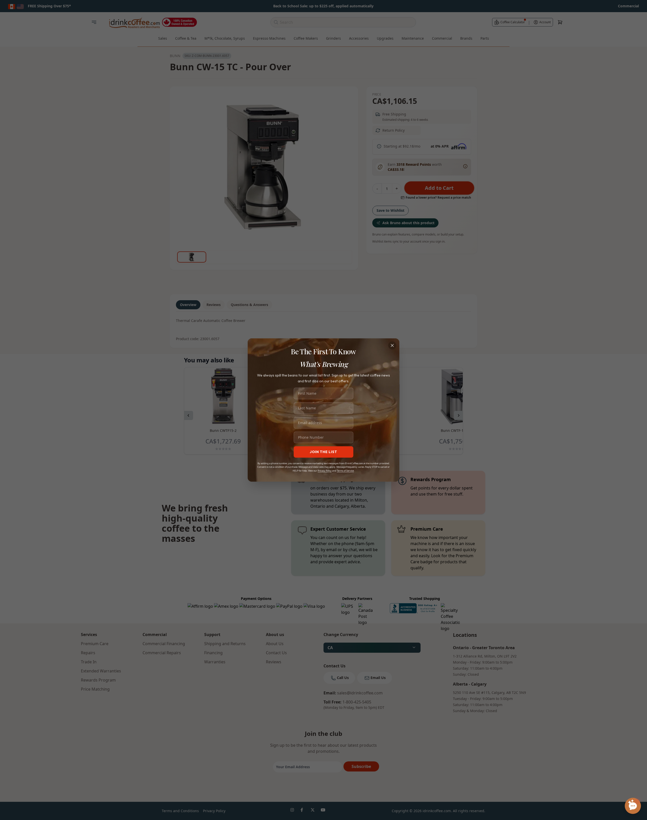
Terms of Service (345, 470)
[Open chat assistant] (633, 806)
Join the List (323, 452)
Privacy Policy (325, 470)
